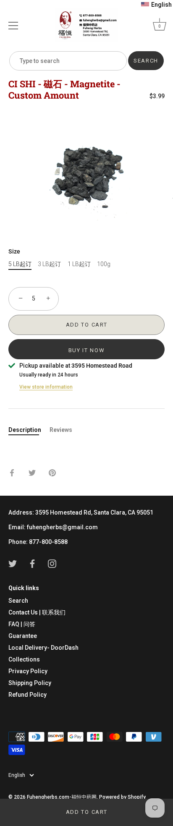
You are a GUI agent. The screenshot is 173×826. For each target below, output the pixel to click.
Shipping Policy (29, 683)
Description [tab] (24, 429)
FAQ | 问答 (21, 624)
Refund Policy (27, 694)
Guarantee (22, 636)
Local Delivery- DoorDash (43, 647)
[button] (156, 4)
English (16, 775)
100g (103, 264)
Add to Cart (86, 812)
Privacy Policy (27, 671)
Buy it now (86, 350)
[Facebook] (32, 563)
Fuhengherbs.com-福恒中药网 (62, 797)
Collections (24, 659)
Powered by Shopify (122, 797)
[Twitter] (12, 563)
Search (18, 600)
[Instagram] (52, 563)
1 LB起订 (79, 264)
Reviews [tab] (61, 429)
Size (14, 251)
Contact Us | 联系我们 (37, 612)
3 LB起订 (49, 264)
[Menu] (13, 25)
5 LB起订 (19, 264)
